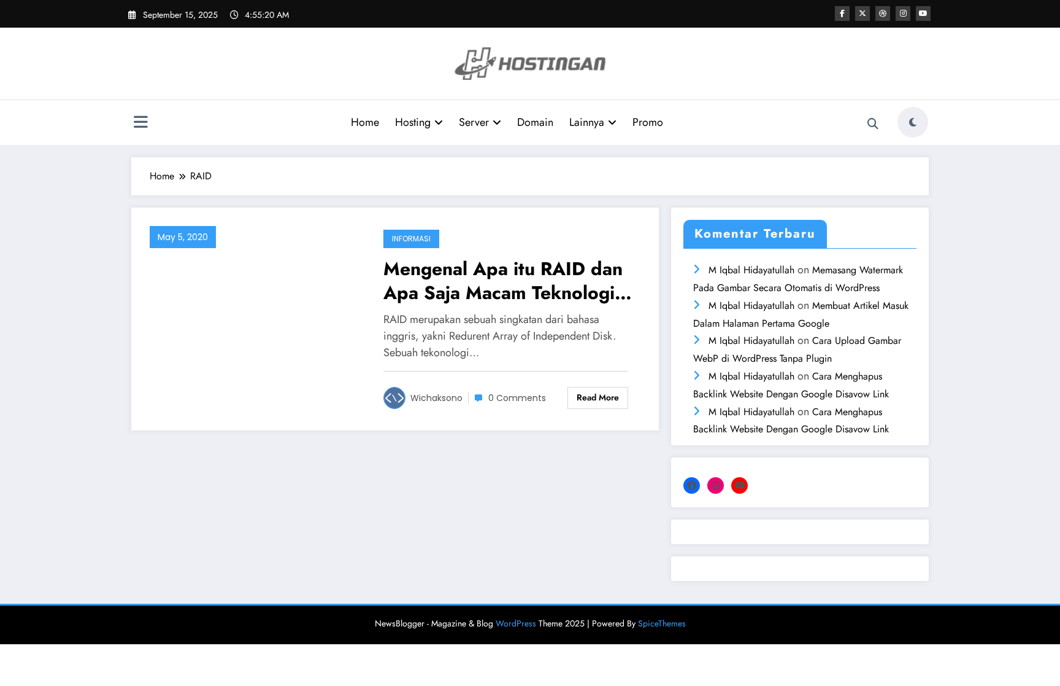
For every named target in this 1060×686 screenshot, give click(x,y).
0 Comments (517, 398)
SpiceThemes (662, 623)
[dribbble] (882, 13)
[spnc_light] (912, 122)
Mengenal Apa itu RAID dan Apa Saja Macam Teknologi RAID (503, 281)
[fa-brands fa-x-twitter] (862, 13)
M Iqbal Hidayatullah (751, 270)
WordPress (516, 623)
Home (365, 122)
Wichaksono (436, 398)
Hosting (413, 122)
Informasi (411, 238)
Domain (535, 122)
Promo (647, 122)
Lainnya (586, 122)
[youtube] (923, 13)
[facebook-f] (842, 13)
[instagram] (903, 13)
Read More (598, 397)
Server (474, 122)
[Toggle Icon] (140, 123)
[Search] (873, 124)
